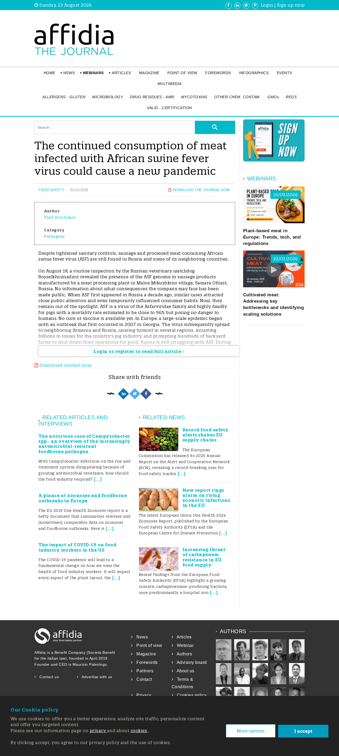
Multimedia (170, 84)
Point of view (182, 73)
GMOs (273, 97)
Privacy (142, 695)
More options (251, 730)
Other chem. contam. (237, 97)
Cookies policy (190, 695)
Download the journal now (200, 190)
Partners (143, 671)
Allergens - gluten (63, 97)
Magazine (149, 73)
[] (98, 479)
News (69, 73)
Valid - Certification (169, 108)
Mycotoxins (194, 97)
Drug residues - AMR (152, 97)
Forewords (218, 73)
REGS (291, 97)
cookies (139, 730)
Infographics (254, 73)
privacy (98, 730)
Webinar (183, 645)
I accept (303, 731)
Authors (182, 654)
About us (183, 671)
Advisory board (190, 662)
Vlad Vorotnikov (60, 217)
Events (284, 73)
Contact (142, 679)
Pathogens (54, 236)
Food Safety (51, 190)
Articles (121, 73)
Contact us (47, 677)
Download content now (65, 365)
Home (49, 73)
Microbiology (107, 97)
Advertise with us (95, 677)
